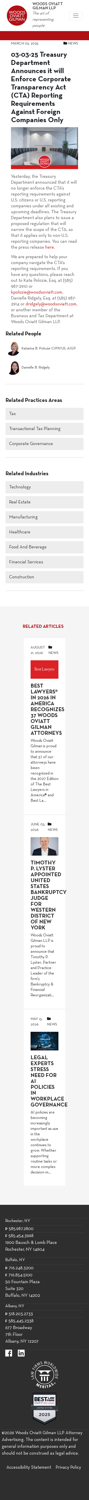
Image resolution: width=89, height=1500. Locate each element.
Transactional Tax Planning (34, 429)
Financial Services (26, 562)
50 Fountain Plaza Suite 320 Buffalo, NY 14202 (22, 1289)
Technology (20, 487)
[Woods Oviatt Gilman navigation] (75, 15)
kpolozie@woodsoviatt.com (36, 292)
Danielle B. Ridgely (35, 367)
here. (50, 247)
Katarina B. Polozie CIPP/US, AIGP (48, 348)
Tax (12, 414)
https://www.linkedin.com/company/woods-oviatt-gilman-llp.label (21, 1353)
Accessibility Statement (28, 1467)
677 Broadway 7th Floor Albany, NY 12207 (22, 1335)
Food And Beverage (28, 547)
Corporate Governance (31, 444)
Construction (21, 577)
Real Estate (20, 502)
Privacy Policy (68, 1467)
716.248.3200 (21, 1268)
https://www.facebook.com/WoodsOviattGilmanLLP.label (8, 1353)
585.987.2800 (21, 1229)
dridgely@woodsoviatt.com (51, 304)
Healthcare (19, 532)
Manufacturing (23, 517)
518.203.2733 (21, 1314)
